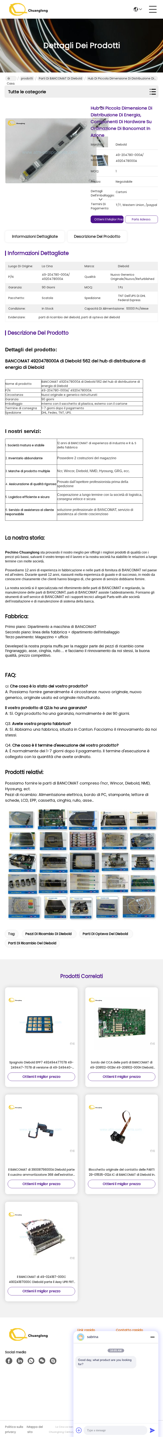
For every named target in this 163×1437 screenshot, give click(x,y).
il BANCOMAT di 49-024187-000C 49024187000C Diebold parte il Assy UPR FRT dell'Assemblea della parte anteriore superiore (41, 1279)
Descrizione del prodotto (97, 236)
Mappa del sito (35, 1429)
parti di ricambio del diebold (32, 943)
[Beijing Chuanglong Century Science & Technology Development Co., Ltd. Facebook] (9, 1360)
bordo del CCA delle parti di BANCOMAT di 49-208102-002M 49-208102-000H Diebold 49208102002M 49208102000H (121, 1065)
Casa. (11, 78)
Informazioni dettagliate (35, 236)
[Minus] (152, 1337)
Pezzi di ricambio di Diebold (48, 933)
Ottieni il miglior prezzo (110, 219)
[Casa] (28, 1339)
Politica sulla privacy (14, 1429)
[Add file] (79, 1430)
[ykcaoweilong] (53, 1360)
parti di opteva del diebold (105, 933)
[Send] (152, 1430)
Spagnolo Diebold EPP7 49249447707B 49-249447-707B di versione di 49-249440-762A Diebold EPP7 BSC (41, 1065)
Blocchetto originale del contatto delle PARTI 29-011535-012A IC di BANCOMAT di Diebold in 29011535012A (122, 1172)
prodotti (27, 78)
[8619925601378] (31, 1360)
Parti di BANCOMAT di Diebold (60, 78)
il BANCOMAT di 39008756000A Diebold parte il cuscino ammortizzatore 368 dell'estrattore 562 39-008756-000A (41, 1172)
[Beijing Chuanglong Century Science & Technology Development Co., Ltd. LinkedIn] (20, 1360)
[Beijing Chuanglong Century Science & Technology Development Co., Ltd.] (28, 9)
